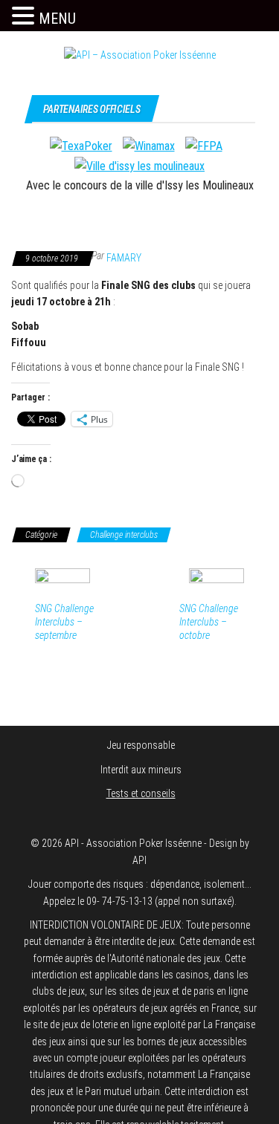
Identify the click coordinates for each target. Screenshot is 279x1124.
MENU (57, 18)
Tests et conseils (141, 793)
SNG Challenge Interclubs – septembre (64, 621)
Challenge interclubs (124, 535)
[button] (25, 16)
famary (123, 258)
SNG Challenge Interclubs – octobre (208, 621)
